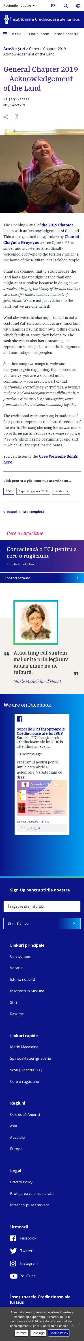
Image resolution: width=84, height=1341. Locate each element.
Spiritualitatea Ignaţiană (30, 1058)
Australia (17, 1137)
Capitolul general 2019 (33, 491)
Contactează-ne (17, 578)
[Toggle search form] (65, 5)
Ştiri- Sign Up (18, 923)
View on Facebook (28, 821)
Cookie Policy (59, 1333)
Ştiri (13, 1002)
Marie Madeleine (24, 1046)
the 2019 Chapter (57, 225)
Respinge (38, 1333)
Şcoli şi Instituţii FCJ (26, 1070)
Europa (16, 1148)
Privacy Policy (21, 1182)
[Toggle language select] (78, 5)
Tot (9, 491)
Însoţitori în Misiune (27, 990)
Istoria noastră (66, 33)
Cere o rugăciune (24, 1081)
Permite (21, 1333)
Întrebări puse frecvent (29, 1204)
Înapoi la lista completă (25, 511)
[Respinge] (78, 1324)
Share (45, 821)
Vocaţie (16, 967)
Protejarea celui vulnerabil (32, 1193)
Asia (13, 1125)
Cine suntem (39, 33)
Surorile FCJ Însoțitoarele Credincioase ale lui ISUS (41, 731)
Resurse (17, 1013)
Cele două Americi (25, 1114)
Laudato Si (61, 491)
